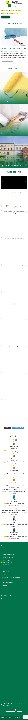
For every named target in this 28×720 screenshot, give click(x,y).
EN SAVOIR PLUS (5, 16)
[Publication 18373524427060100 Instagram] (14, 250)
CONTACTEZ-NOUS (10, 710)
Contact (4, 588)
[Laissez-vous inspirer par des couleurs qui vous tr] (14, 277)
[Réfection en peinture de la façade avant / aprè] (14, 358)
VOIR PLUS (14, 192)
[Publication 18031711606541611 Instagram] (14, 304)
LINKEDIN (19, 710)
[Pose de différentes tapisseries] (14, 385)
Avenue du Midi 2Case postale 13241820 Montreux (7, 562)
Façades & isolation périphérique (11, 577)
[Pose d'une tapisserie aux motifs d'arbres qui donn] (14, 223)
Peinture (4, 580)
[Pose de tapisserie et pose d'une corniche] (14, 331)
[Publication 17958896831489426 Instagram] (14, 412)
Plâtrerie (4, 574)
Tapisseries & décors (7, 582)
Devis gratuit (5, 585)
